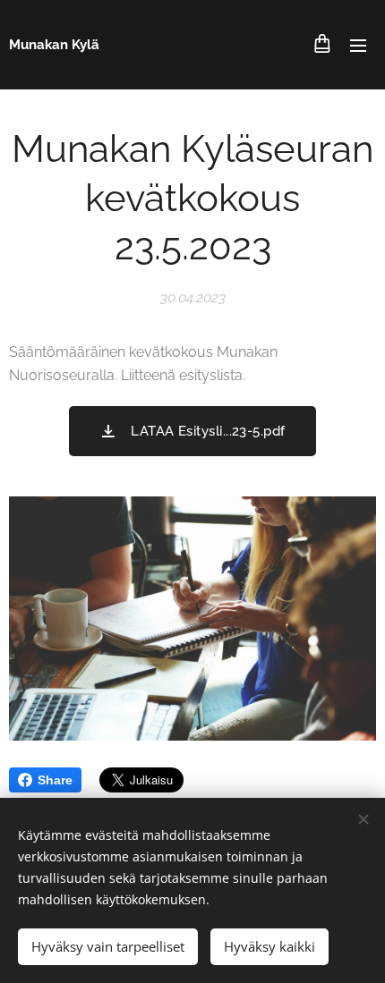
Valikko (358, 45)
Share (55, 780)
